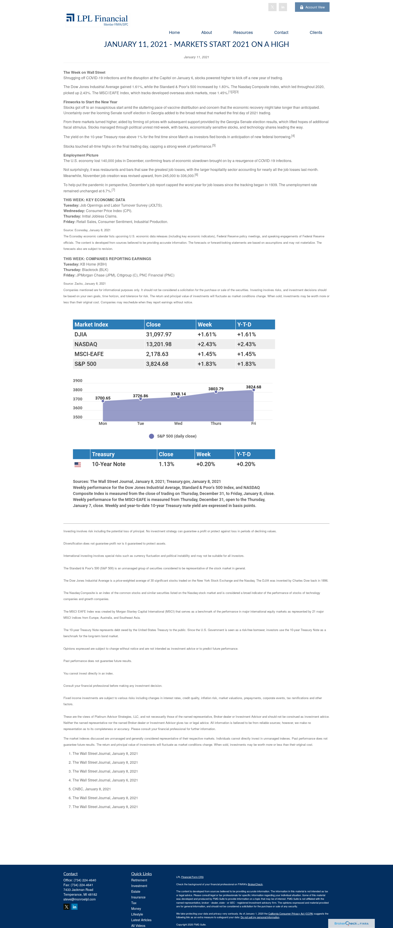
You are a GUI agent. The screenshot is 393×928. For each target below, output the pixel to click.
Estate (135, 891)
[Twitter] (272, 7)
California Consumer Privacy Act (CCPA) (290, 913)
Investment (139, 885)
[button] (174, 32)
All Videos (138, 925)
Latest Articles (141, 920)
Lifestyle (137, 914)
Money (136, 908)
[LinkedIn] (283, 7)
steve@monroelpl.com (79, 899)
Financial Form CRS (192, 877)
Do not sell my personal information (260, 917)
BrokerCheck (255, 884)
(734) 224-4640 (85, 880)
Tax (133, 902)
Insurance (138, 897)
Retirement (139, 880)
